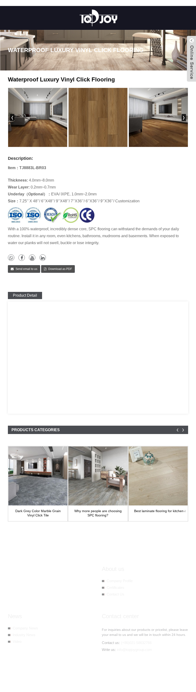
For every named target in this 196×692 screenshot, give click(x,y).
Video (17, 641)
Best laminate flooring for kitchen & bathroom (159, 511)
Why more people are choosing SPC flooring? (98, 513)
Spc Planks (97, 683)
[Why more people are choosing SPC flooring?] (97, 475)
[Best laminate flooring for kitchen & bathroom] (158, 475)
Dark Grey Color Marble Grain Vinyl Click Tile (38, 513)
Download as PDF (60, 269)
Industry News (24, 635)
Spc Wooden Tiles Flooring (28, 683)
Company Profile (120, 581)
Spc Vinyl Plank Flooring (68, 683)
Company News (25, 628)
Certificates (115, 587)
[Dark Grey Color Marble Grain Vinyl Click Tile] (37, 475)
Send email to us (26, 269)
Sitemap (108, 678)
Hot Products (89, 678)
